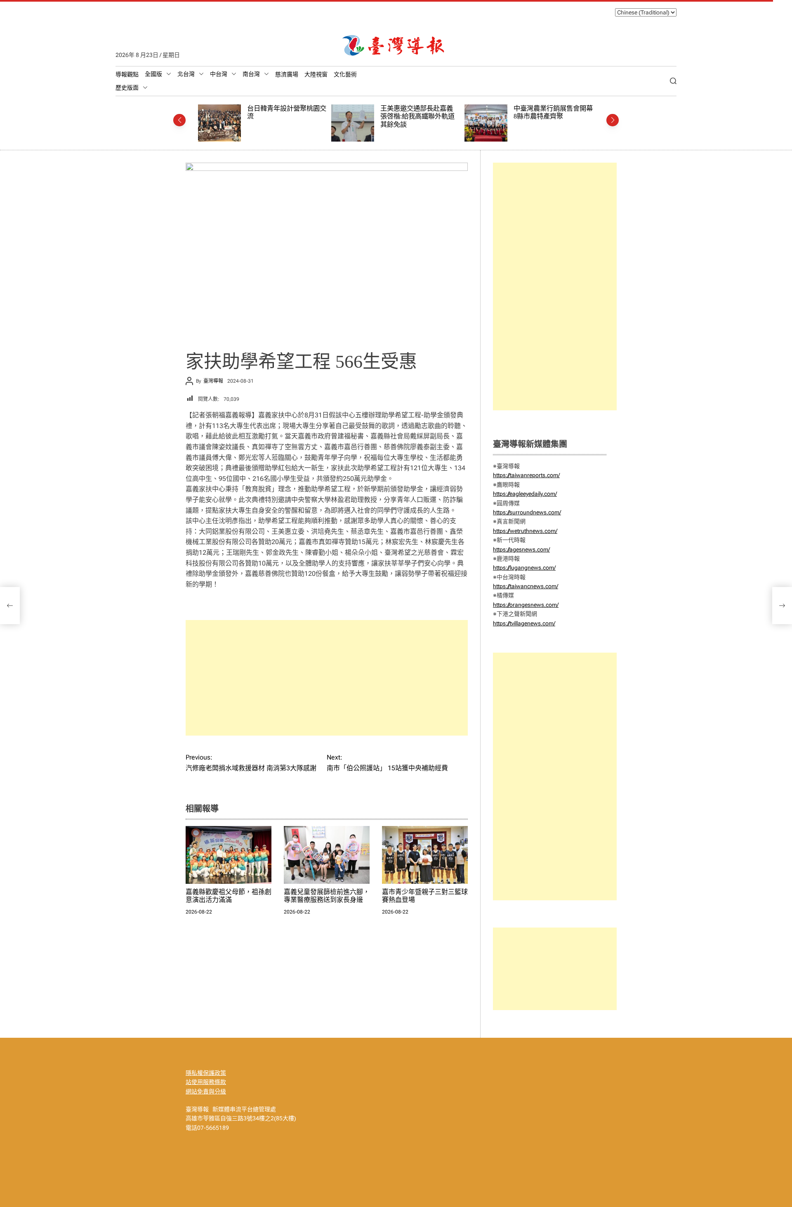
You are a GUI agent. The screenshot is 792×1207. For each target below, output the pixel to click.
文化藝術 (345, 74)
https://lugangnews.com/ (524, 567)
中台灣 (218, 74)
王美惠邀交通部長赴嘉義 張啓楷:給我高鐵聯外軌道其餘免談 (290, 116)
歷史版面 (127, 87)
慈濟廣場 (286, 74)
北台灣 (186, 74)
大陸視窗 (316, 74)
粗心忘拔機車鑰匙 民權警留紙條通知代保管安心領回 (559, 112)
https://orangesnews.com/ (526, 604)
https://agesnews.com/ (521, 549)
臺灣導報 (213, 381)
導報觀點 (127, 74)
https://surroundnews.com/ (527, 512)
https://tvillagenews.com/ (524, 623)
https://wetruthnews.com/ (525, 531)
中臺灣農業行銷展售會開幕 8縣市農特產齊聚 (426, 112)
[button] (179, 120)
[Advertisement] (327, 678)
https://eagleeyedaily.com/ (525, 493)
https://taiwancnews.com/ (525, 586)
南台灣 (251, 74)
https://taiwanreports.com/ (526, 475)
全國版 (153, 74)
